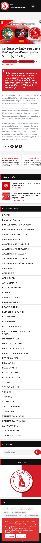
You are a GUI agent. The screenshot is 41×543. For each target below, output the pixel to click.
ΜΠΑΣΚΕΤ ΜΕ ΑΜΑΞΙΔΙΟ (15, 353)
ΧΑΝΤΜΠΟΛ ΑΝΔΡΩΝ (13, 416)
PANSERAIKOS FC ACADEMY (17, 225)
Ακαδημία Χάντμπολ (19, 512)
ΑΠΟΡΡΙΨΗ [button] (21, 536)
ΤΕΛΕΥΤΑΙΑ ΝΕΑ (10, 387)
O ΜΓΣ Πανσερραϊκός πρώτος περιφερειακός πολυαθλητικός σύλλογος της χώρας (26, 196)
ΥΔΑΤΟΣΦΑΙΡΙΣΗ (11, 406)
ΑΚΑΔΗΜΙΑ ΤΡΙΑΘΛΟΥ (14, 254)
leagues (22, 509)
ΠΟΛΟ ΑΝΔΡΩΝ (10, 373)
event (6, 509)
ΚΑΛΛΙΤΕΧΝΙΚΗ (10, 307)
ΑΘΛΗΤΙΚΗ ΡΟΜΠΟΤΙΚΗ (15, 234)
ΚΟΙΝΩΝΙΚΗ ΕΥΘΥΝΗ (13, 312)
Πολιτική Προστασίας (13, 532)
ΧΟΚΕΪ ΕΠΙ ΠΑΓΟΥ (11, 435)
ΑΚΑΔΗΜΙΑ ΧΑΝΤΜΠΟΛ (14, 259)
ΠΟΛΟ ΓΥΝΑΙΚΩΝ (11, 377)
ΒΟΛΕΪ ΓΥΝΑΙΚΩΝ (11, 288)
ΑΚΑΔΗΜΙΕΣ (8, 268)
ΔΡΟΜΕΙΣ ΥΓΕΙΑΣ (11, 297)
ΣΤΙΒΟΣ (6, 382)
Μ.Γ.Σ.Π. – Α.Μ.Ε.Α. (12, 326)
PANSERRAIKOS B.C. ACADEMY (18, 230)
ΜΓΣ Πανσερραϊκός (31, 515)
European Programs (12, 220)
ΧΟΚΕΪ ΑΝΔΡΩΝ (10, 431)
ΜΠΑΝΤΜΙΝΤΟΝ (10, 339)
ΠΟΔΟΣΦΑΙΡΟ (9, 368)
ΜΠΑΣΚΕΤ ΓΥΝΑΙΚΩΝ (13, 348)
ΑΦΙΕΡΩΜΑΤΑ (9, 283)
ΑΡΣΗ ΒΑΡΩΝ (9, 278)
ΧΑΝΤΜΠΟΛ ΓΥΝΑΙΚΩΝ (14, 421)
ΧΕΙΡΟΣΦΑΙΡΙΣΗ (10, 426)
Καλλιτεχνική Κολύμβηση (12, 515)
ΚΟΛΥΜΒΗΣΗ (9, 317)
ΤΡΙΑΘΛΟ (7, 397)
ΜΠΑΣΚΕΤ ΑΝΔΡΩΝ (26, 62)
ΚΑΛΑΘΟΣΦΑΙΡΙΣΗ (10, 62)
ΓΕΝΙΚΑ (6, 292)
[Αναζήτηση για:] (21, 452)
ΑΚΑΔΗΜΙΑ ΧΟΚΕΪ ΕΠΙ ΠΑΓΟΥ (17, 263)
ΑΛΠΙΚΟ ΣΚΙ (8, 273)
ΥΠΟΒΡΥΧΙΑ (8, 411)
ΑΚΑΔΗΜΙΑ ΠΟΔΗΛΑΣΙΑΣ (15, 249)
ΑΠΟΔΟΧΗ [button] (10, 536)
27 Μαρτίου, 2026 (18, 200)
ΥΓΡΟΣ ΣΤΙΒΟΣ (10, 402)
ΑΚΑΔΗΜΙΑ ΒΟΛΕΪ (11, 239)
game (13, 509)
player (30, 509)
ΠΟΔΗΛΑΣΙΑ (8, 363)
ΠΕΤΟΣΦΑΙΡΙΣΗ (10, 358)
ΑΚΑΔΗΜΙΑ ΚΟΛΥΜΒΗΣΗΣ (15, 244)
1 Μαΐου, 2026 (16, 188)
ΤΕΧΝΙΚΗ (7, 392)
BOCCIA (6, 215)
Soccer (6, 512)
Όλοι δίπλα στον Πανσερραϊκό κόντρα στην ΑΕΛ (26, 184)
